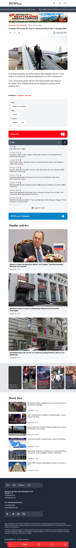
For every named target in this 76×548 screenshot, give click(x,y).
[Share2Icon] (14, 33)
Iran (23, 122)
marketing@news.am (11, 507)
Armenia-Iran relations (18, 25)
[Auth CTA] (65, 3)
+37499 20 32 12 (10, 495)
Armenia (15, 122)
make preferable (61, 33)
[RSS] (59, 142)
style (14, 485)
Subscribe (15, 134)
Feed (25, 544)
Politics (14, 114)
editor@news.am (10, 497)
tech (28, 485)
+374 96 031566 (10, 505)
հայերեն (21, 95)
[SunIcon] (60, 3)
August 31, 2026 (39, 208)
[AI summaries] (64, 142)
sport (8, 485)
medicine (21, 485)
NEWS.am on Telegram (20, 216)
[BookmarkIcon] (19, 33)
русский (28, 95)
